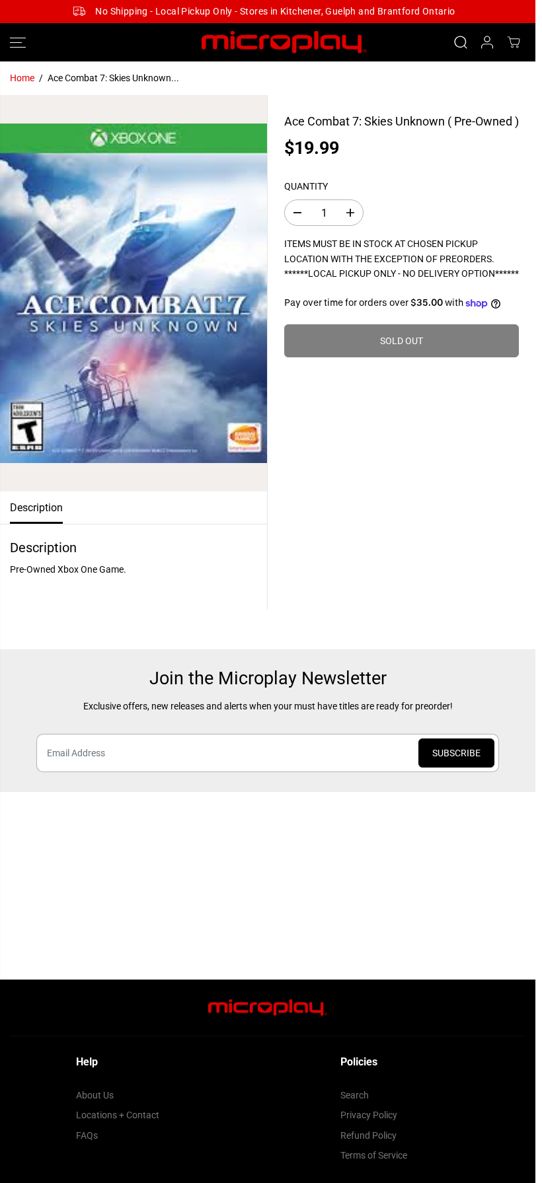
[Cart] (513, 42)
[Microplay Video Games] (268, 42)
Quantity (306, 186)
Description (36, 507)
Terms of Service (373, 1155)
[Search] (461, 42)
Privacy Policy (368, 1115)
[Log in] (487, 42)
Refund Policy (368, 1135)
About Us (95, 1095)
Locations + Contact (117, 1115)
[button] (18, 42)
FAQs (87, 1135)
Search (354, 1095)
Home (22, 78)
